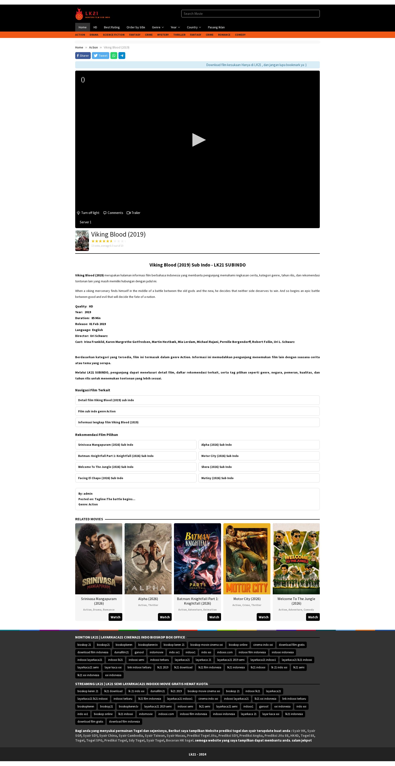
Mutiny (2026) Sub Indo (217, 478)
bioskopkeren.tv (148, 645)
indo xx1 (174, 652)
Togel (79, 740)
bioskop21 (103, 645)
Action (87, 609)
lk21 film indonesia (209, 667)
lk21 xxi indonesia (88, 675)
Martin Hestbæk (164, 342)
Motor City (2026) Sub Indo (220, 456)
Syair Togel (155, 740)
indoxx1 (190, 652)
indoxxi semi (136, 660)
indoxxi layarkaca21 (89, 660)
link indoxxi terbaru (139, 667)
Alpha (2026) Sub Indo (216, 444)
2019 (88, 312)
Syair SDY (90, 735)
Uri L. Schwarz (284, 342)
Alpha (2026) (148, 598)
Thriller (153, 605)
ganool (139, 652)
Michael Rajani (207, 342)
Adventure (195, 609)
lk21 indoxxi (258, 667)
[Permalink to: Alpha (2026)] (148, 558)
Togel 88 (307, 735)
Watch (115, 617)
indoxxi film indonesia (252, 652)
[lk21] (94, 13)
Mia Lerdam (186, 342)
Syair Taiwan (155, 735)
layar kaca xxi (113, 667)
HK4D (294, 735)
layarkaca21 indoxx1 (263, 660)
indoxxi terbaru (159, 660)
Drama (97, 609)
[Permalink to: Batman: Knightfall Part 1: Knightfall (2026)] (197, 558)
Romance (109, 609)
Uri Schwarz (99, 336)
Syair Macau (176, 735)
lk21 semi (298, 667)
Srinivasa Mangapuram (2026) (99, 601)
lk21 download (183, 667)
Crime (246, 605)
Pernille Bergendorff (235, 342)
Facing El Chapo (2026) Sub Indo (100, 478)
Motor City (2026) (247, 598)
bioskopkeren (124, 645)
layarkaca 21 (203, 660)
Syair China (108, 735)
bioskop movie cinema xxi (206, 645)
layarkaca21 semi (88, 667)
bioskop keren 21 (174, 645)
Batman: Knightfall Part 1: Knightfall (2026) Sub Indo (116, 456)
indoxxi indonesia (283, 652)
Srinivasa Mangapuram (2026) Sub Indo (105, 444)
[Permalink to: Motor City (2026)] (247, 558)
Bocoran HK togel (179, 740)
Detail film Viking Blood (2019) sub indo (106, 400)
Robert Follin (262, 342)
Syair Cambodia (131, 735)
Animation (210, 609)
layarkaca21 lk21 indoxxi (297, 660)
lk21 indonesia (236, 667)
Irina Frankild (94, 342)
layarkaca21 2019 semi (231, 660)
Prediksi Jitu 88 (276, 735)
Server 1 (85, 222)
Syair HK (298, 731)
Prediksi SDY (228, 735)
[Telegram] (121, 55)
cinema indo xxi (263, 645)
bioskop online (238, 645)
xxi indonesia (113, 675)
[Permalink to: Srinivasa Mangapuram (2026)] (99, 558)
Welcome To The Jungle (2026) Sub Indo (105, 467)
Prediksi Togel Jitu (201, 735)
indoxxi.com (225, 652)
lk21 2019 (162, 667)
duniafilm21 (121, 652)
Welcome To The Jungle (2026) (296, 601)
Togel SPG (94, 740)
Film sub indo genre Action (97, 411)
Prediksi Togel (115, 740)
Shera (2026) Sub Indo (216, 467)
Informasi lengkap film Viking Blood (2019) (108, 422)
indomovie (156, 652)
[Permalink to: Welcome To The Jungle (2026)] (296, 558)
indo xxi (206, 652)
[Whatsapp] (113, 55)
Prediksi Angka (251, 735)
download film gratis (291, 645)
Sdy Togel (136, 740)
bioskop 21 (84, 645)
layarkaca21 (182, 660)
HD (91, 306)
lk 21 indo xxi (279, 667)
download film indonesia (92, 652)
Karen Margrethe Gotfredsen (128, 342)
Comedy (309, 609)
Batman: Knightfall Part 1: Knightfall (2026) (197, 601)
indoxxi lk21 (115, 660)
